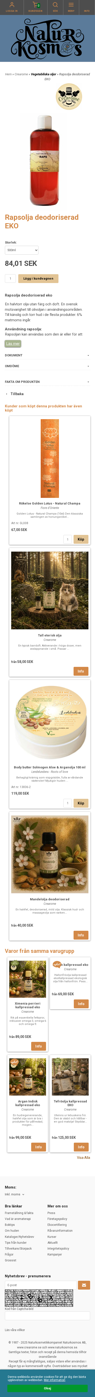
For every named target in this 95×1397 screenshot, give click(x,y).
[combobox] (15, 1194)
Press (51, 1213)
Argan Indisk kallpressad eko (27, 1103)
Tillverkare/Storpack (18, 1248)
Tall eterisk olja (50, 635)
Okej (47, 1388)
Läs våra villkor (15, 1330)
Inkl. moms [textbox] (12, 1194)
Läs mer (13, 343)
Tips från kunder (16, 1242)
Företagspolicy (57, 1219)
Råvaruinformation (60, 1230)
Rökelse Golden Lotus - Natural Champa (49, 503)
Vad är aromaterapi (18, 1219)
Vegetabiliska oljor (44, 74)
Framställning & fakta (19, 1213)
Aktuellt (53, 1242)
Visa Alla (83, 1158)
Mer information (54, 1380)
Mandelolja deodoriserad (49, 899)
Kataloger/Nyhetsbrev (19, 1237)
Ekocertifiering (57, 1225)
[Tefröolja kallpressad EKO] (57, 1060)
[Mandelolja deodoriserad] (49, 854)
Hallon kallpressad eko (70, 965)
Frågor (9, 1254)
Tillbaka (16, 394)
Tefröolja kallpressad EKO (70, 1103)
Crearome (22, 74)
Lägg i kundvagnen (38, 278)
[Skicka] (84, 1285)
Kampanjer (55, 1254)
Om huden (12, 1230)
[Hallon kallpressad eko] (57, 964)
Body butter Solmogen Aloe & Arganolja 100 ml (50, 767)
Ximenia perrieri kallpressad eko (27, 1005)
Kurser (52, 1237)
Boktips (10, 1225)
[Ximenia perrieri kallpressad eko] (14, 963)
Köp (81, 539)
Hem (8, 74)
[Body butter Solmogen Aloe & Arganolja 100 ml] (49, 722)
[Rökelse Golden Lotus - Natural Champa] (49, 458)
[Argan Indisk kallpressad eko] (14, 1062)
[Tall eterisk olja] (49, 590)
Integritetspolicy (58, 1248)
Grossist (10, 1260)
